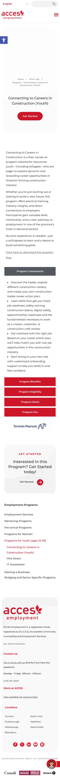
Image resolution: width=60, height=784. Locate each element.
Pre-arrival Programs (18, 527)
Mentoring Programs (18, 521)
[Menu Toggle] (56, 14)
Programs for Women (18, 534)
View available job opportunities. (20, 697)
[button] (4, 40)
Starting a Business (17, 572)
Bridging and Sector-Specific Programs (29, 577)
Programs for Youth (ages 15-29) (25, 540)
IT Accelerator (16, 564)
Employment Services (18, 514)
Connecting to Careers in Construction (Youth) (23, 550)
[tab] (30, 271)
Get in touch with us (14, 662)
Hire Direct (14, 558)
